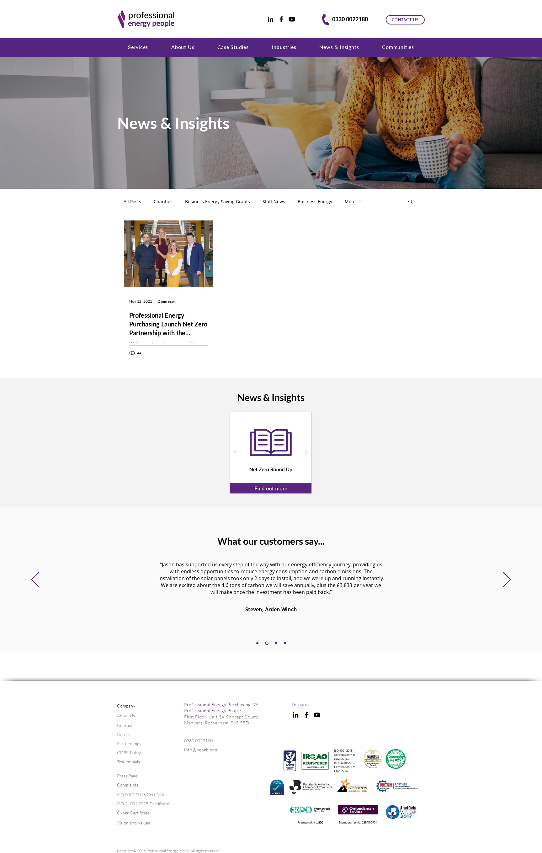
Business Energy (315, 201)
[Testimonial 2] (257, 643)
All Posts (132, 201)
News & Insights (173, 123)
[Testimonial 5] (285, 643)
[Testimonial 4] (276, 643)
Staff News (274, 201)
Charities (163, 201)
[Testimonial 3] (266, 643)
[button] (138, 46)
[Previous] (35, 580)
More (350, 201)
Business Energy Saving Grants (217, 201)
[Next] (507, 580)
